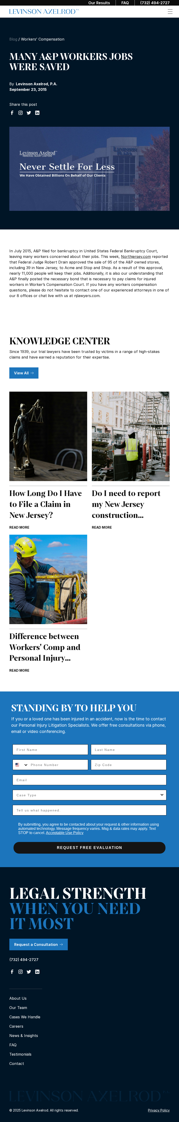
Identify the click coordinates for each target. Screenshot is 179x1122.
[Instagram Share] (20, 113)
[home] (44, 11)
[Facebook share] (12, 113)
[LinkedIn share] (37, 113)
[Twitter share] (29, 113)
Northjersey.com (136, 256)
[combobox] (20, 765)
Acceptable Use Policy (64, 833)
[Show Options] (162, 795)
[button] (170, 11)
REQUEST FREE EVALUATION (89, 848)
